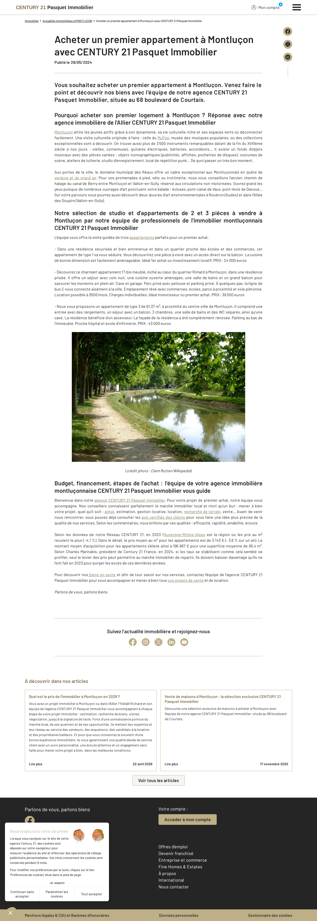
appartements (142, 237)
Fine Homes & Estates (180, 866)
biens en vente (102, 574)
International (171, 880)
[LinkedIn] (171, 642)
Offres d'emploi (173, 846)
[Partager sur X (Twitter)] (287, 44)
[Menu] (296, 6)
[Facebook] (133, 642)
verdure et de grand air (75, 177)
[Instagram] (146, 642)
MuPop (163, 137)
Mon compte (269, 7)
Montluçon (63, 132)
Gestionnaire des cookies (270, 915)
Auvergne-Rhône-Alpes (184, 534)
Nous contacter (173, 886)
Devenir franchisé (175, 853)
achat (109, 511)
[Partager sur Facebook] (287, 31)
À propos (167, 873)
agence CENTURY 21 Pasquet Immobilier (129, 500)
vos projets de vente (186, 580)
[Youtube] (184, 642)
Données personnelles (178, 915)
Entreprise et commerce (182, 860)
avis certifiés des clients (163, 517)
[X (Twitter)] (158, 642)
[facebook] (30, 821)
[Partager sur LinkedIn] (287, 57)
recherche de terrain (202, 511)
